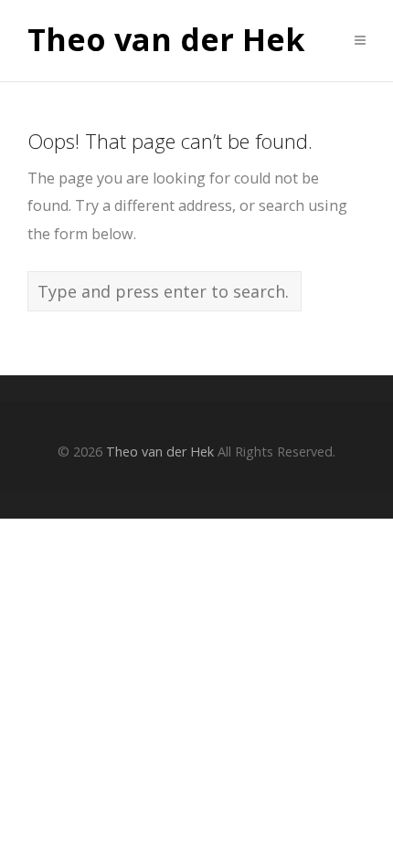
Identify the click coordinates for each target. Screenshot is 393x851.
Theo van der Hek (166, 40)
